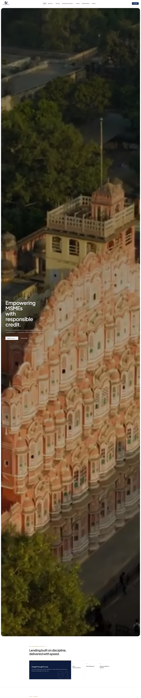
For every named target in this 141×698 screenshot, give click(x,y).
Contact (93, 3)
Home (44, 3)
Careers (78, 3)
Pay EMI (135, 3)
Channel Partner (85, 3)
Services (58, 3)
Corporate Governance (67, 3)
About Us (50, 3)
